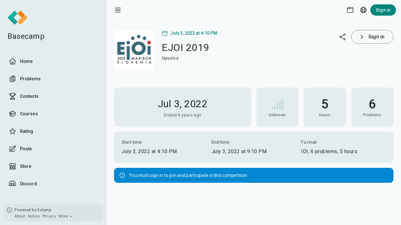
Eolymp (44, 210)
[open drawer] (118, 10)
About (19, 216)
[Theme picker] (350, 10)
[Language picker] (363, 10)
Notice (34, 216)
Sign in (383, 10)
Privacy (49, 216)
